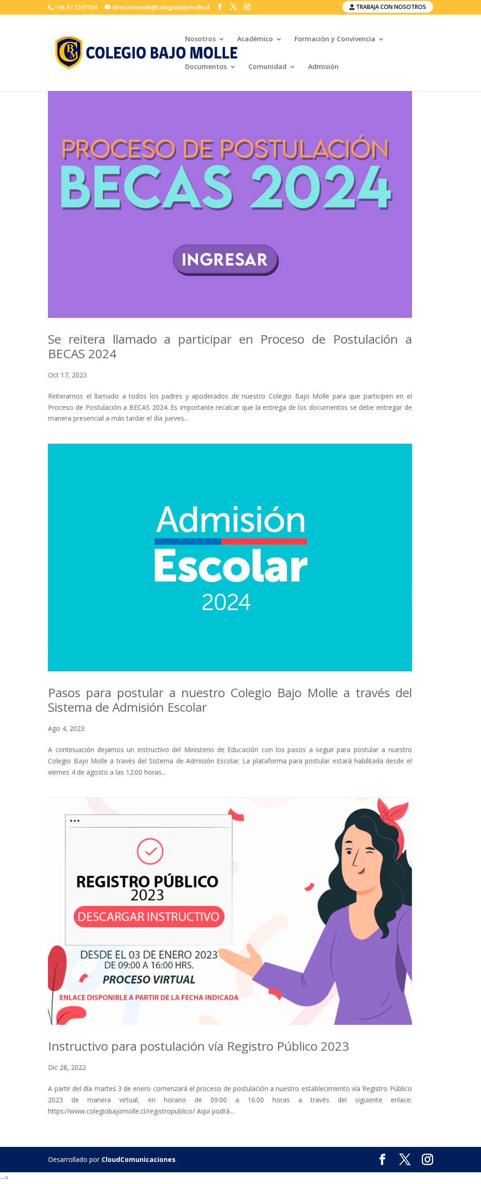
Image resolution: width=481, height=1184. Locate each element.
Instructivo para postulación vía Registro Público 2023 (198, 1046)
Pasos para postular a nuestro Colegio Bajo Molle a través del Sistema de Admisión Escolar (229, 699)
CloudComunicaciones (138, 1159)
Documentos (206, 67)
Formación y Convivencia (335, 39)
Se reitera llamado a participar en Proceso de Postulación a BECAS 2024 (229, 346)
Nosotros (200, 39)
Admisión (323, 67)
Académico (255, 39)
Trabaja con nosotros (390, 7)
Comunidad (267, 67)
